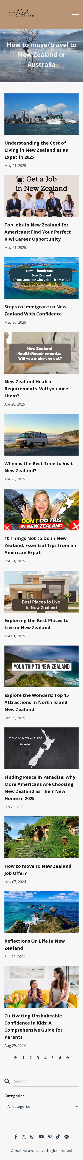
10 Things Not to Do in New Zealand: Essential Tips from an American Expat (40, 545)
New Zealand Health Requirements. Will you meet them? (37, 389)
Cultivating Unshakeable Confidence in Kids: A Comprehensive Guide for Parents (33, 1026)
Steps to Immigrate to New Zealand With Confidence (35, 310)
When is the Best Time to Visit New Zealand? (38, 467)
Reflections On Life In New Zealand (34, 944)
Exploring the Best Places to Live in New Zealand (36, 623)
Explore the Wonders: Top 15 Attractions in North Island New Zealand (36, 702)
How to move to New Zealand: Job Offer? (38, 869)
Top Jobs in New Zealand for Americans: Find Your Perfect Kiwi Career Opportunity (37, 232)
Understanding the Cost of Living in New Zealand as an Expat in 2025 (36, 150)
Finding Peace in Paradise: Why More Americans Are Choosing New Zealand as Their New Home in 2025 (39, 787)
